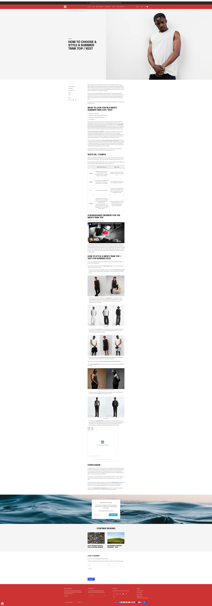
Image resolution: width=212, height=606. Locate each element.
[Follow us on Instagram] (120, 593)
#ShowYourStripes (99, 6)
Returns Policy (139, 594)
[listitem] (73, 99)
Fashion (70, 38)
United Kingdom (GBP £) (69, 602)
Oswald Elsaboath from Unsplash (107, 389)
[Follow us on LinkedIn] (113, 596)
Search (137, 6)
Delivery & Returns (120, 6)
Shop (93, 6)
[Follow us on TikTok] (126, 593)
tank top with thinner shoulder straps (100, 488)
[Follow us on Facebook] (113, 593)
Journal (113, 6)
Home (89, 6)
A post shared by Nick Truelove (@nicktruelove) (102, 459)
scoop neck (99, 182)
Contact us (66, 595)
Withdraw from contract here (142, 597)
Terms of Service (118, 561)
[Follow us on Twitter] (117, 593)
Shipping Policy (140, 596)
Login (142, 6)
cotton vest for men (115, 482)
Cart (146, 6)
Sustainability (107, 6)
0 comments (72, 90)
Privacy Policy (110, 561)
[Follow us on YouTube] (123, 593)
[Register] (104, 595)
